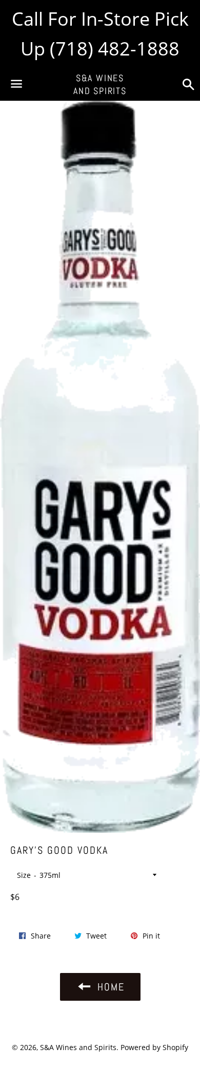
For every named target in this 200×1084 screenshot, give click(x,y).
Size (24, 875)
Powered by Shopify (154, 1047)
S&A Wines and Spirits (100, 84)
